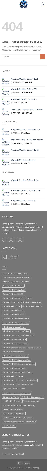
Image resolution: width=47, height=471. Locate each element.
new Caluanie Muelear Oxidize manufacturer (18, 405)
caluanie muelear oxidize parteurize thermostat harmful (22, 347)
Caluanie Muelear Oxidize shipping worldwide (19, 364)
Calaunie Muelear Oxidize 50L (13, 298)
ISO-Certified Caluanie (11, 397)
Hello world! (13, 256)
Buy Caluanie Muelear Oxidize (13, 286)
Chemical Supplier (9, 385)
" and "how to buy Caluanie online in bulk (16, 278)
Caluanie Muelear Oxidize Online (14, 339)
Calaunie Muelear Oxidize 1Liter (14, 290)
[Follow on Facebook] (4, 240)
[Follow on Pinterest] (22, 240)
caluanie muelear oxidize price (13, 352)
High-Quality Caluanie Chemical (14, 389)
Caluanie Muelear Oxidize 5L (32, 306)
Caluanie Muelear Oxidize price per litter (17, 360)
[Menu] (3, 4)
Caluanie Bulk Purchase (11, 302)
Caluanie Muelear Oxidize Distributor (16, 323)
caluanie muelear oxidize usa (13, 376)
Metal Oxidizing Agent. (31, 401)
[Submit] (42, 56)
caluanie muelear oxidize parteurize (15, 343)
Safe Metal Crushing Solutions (13, 409)
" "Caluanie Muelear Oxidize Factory (15, 273)
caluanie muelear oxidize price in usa (15, 356)
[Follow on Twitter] (13, 240)
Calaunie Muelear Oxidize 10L (13, 294)
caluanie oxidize (31, 380)
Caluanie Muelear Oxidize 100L (13, 315)
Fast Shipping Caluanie (25, 385)
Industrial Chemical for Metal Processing (17, 393)
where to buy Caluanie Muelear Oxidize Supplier (19, 422)
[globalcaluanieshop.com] (23, 4)
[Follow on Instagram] (9, 240)
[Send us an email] (18, 240)
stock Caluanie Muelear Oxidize (14, 413)
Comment (12, 259)
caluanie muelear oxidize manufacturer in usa (18, 335)
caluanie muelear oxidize (11, 306)
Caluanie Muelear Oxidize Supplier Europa (17, 372)
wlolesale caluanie (9, 426)
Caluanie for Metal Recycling (31, 302)
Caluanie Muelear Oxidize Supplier (15, 368)
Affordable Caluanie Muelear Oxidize (16, 282)
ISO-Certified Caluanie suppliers (32, 397)
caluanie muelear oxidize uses (13, 380)
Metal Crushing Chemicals (12, 401)
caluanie (29, 298)
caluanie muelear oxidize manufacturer (16, 331)
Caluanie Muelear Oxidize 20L (13, 310)
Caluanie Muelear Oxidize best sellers (16, 319)
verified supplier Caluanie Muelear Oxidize (17, 417)
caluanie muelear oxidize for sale (14, 327)
